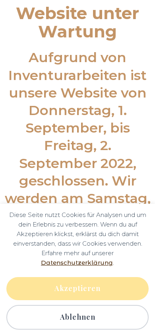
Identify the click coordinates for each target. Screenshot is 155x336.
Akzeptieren (77, 288)
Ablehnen (77, 317)
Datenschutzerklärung (77, 262)
